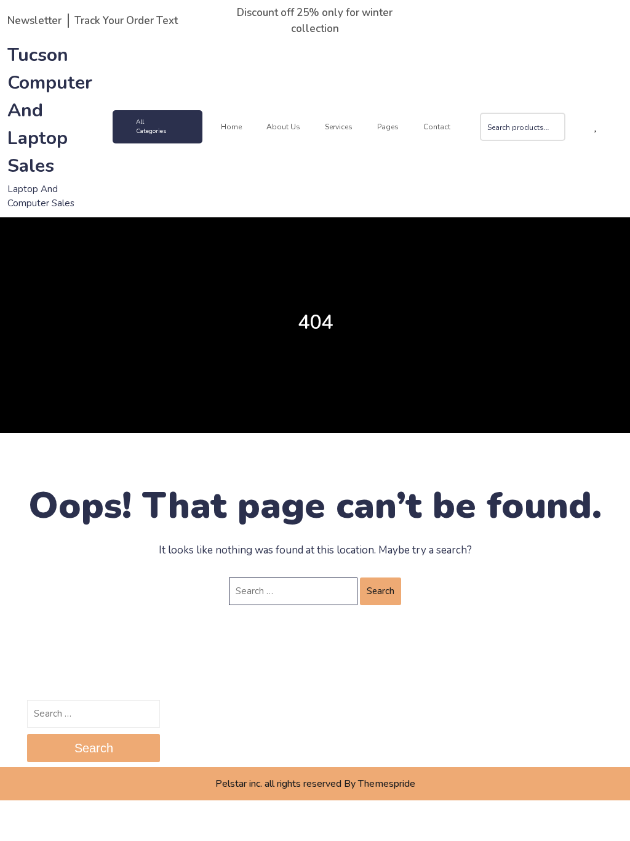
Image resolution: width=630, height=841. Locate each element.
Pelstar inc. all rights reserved (278, 784)
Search (557, 135)
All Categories (151, 126)
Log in (335, 710)
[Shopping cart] (576, 127)
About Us (283, 127)
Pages (388, 127)
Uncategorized (500, 710)
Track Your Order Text (126, 21)
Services (339, 127)
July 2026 (195, 710)
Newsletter (34, 21)
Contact (436, 127)
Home (231, 127)
